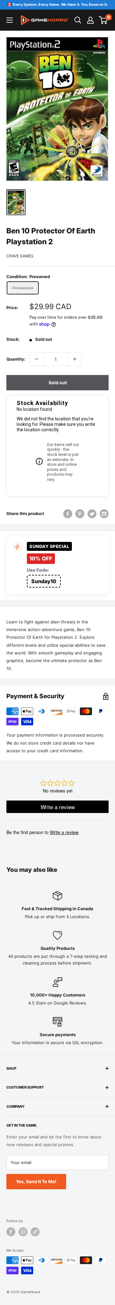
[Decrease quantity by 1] (36, 359)
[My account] (90, 20)
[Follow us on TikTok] (35, 1231)
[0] (103, 20)
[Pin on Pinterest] (79, 513)
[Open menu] (9, 20)
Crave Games (20, 256)
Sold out (58, 382)
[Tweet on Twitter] (92, 513)
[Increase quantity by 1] (74, 359)
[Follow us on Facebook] (10, 1231)
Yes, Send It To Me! (36, 1181)
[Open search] (77, 20)
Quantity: (16, 359)
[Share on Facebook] (67, 513)
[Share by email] (104, 513)
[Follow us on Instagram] (23, 1231)
